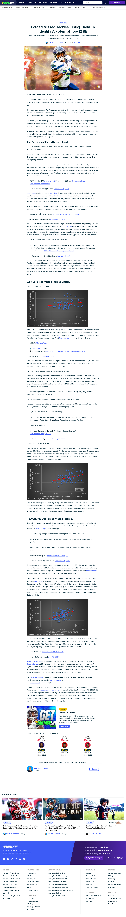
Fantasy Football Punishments (58, 887)
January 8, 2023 (48, 356)
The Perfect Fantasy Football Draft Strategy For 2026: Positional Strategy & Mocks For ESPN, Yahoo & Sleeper (62, 828)
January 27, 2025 (58, 439)
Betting (77, 7)
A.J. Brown (67, 226)
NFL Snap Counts (32, 890)
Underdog (111, 879)
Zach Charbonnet (36, 677)
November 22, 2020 (57, 219)
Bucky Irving (40, 529)
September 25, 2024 (62, 561)
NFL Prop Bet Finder (33, 907)
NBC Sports (112, 876)
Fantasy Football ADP (55, 893)
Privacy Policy (112, 901)
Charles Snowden (60, 196)
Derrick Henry (52, 193)
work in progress (56, 680)
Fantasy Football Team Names (58, 884)
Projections (53, 3)
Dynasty (61, 7)
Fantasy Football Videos (11, 876)
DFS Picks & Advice (9, 887)
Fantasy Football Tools (93, 876)
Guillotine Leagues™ (40, 7)
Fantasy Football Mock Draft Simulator (60, 890)
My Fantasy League (114, 884)
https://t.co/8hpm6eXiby (54, 351)
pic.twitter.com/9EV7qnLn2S (70, 214)
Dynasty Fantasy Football (11, 896)
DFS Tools (89, 884)
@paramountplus (78, 181)
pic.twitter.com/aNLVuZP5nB (63, 251)
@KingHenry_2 (49, 181)
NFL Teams (30, 876)
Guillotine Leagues (114, 873)
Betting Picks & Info (10, 884)
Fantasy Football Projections (57, 882)
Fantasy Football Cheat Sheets (58, 896)
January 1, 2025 (64, 256)
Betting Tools (90, 882)
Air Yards (30, 887)
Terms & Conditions (114, 898)
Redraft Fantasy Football (11, 890)
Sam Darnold (35, 683)
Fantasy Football (7, 7)
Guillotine (67, 3)
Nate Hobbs (31, 193)
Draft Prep (37, 3)
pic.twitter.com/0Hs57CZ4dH (52, 652)
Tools (61, 3)
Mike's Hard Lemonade (93, 895)
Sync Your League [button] (95, 858)
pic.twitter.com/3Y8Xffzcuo (40, 184)
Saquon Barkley (33, 664)
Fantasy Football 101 (10, 882)
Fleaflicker (111, 887)
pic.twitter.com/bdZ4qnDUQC (75, 351)
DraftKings (90, 898)
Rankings (45, 3)
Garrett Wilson (64, 338)
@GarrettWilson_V (42, 343)
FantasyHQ (89, 873)
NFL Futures (31, 910)
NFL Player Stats (32, 884)
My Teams (22, 3)
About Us (111, 895)
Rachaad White (91, 571)
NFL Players (31, 879)
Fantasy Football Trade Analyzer (58, 876)
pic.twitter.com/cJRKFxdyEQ (57, 556)
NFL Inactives (31, 873)
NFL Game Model (32, 901)
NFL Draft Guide (98, 7)
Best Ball (53, 7)
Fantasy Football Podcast (11, 879)
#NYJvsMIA (36, 349)
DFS (69, 7)
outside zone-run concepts (49, 690)
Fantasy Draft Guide (22, 7)
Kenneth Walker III (34, 661)
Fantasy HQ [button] (116, 3)
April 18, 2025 (53, 657)
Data (73, 3)
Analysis (29, 3)
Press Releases (113, 904)
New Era (89, 901)
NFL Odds (30, 898)
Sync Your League (92, 887)
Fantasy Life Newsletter (11, 873)
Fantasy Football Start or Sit (57, 879)
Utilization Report (33, 882)
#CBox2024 (48, 251)
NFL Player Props (32, 904)
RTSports (111, 882)
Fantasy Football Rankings (56, 873)
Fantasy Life (8, 2)
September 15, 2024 (61, 189)
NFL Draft (86, 7)
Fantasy (63, 23)
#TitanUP (56, 214)
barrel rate (38, 581)
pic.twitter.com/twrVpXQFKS (40, 434)
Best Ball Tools (91, 879)
